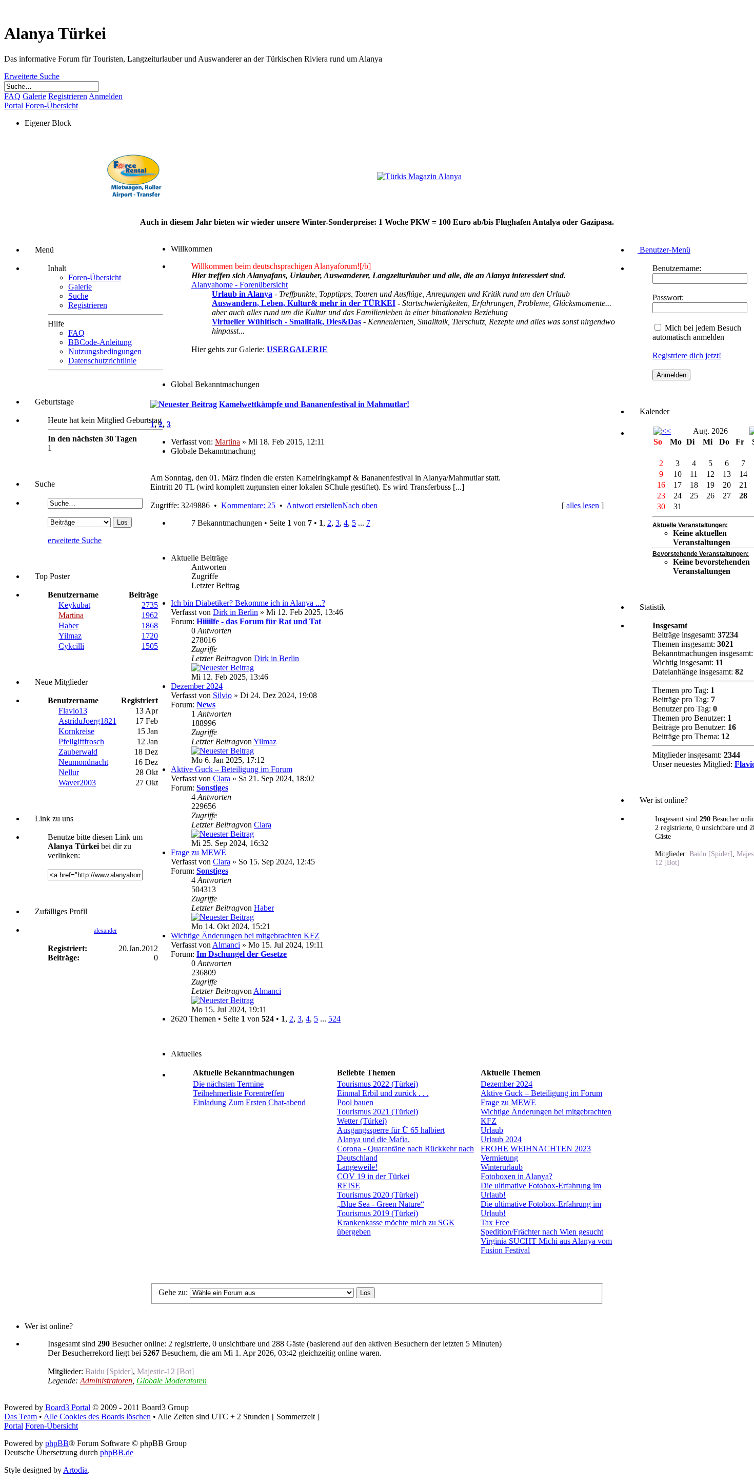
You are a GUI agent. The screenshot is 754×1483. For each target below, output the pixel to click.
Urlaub (492, 1130)
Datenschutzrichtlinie (102, 360)
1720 (150, 635)
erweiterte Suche (75, 540)
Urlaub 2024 (501, 1139)
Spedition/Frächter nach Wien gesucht (542, 1231)
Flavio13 (72, 710)
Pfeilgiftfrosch (81, 741)
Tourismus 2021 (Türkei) (377, 1111)
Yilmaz (70, 635)
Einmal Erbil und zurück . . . (383, 1093)
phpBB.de (116, 1452)
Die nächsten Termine (228, 1084)
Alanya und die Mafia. (373, 1139)
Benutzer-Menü (664, 249)
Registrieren (87, 305)
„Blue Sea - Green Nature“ (380, 1204)
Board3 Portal (67, 1407)
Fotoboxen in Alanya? (516, 1176)
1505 (150, 646)
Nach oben (360, 505)
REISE (348, 1185)
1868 (150, 625)
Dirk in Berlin (235, 612)
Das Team (20, 1416)
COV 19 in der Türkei (373, 1176)
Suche (78, 296)
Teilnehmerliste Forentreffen (238, 1093)
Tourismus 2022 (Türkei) (377, 1084)
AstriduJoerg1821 (87, 721)
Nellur (68, 772)
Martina (71, 615)
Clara (221, 778)
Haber (68, 625)
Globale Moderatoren (171, 1380)
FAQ (76, 333)
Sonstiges (212, 787)
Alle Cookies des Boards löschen (97, 1416)
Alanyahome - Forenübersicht (239, 284)
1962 (150, 615)
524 (334, 1018)
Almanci (226, 944)
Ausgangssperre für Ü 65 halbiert (391, 1130)
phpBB (57, 1443)
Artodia (75, 1470)
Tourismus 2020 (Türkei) (377, 1194)
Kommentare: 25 (248, 505)
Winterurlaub (502, 1167)
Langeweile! (357, 1167)
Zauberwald (77, 751)
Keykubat (74, 605)
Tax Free (495, 1222)
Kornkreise (76, 731)
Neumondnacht (83, 762)
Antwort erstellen (314, 505)
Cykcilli (71, 646)
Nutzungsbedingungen (105, 351)
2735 (150, 605)
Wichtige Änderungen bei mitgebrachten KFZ (245, 935)
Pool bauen (355, 1102)
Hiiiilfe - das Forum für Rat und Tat (258, 621)
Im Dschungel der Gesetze (241, 954)
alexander (105, 930)
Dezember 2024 (197, 686)
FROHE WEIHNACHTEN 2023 (536, 1148)
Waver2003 (77, 782)
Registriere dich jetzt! (686, 355)
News (205, 704)
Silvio (222, 695)
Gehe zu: (173, 1292)
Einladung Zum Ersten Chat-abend (249, 1102)
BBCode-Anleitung (100, 342)
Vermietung (499, 1157)
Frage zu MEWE (198, 852)
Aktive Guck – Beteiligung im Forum (231, 769)
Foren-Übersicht (94, 277)
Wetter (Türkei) (362, 1120)
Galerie (80, 286)
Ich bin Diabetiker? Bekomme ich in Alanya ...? (248, 603)
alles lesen (582, 505)
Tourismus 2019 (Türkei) (377, 1213)
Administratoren (106, 1380)
